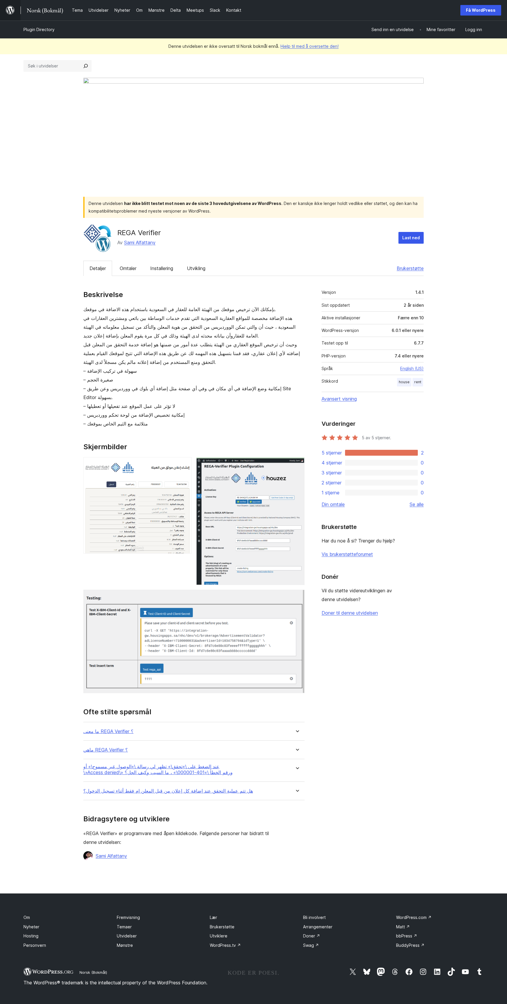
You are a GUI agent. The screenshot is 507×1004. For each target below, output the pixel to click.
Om (26, 917)
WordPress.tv (225, 945)
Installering (161, 268)
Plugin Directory (39, 29)
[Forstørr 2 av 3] (297, 465)
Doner (311, 935)
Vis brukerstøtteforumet (347, 554)
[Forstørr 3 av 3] (297, 598)
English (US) (412, 368)
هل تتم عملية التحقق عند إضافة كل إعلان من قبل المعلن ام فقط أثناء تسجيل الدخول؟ (168, 791)
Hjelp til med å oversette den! (309, 46)
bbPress (406, 935)
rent (417, 382)
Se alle (417, 504)
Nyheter (31, 926)
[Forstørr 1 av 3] (184, 465)
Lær (213, 917)
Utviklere (218, 935)
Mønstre (125, 945)
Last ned (411, 237)
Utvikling (196, 268)
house (404, 382)
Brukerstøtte (410, 268)
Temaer (124, 926)
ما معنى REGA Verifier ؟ (108, 731)
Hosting (30, 935)
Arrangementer (317, 926)
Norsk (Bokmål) (93, 972)
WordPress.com (414, 917)
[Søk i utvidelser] (86, 66)
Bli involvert (314, 917)
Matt (403, 926)
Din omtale (333, 504)
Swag (311, 945)
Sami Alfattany (140, 242)
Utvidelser (127, 935)
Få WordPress (481, 10)
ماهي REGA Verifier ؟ (105, 750)
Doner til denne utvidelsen (350, 613)
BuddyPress (410, 945)
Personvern (34, 945)
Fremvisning (128, 917)
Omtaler (128, 268)
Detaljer (97, 268)
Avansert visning (339, 399)
